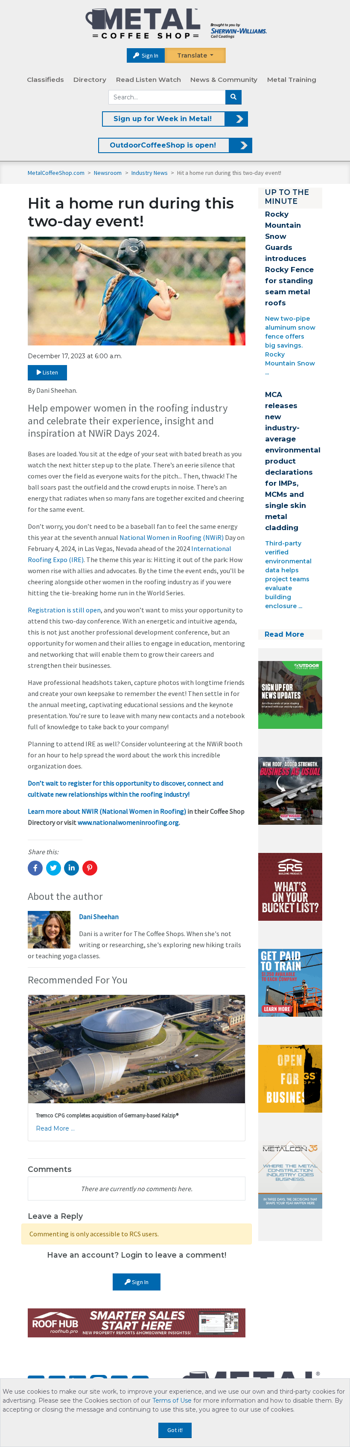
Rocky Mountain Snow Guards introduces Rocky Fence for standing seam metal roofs (289, 258)
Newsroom (108, 173)
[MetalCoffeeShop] (176, 24)
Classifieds (45, 79)
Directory (89, 79)
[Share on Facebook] (35, 868)
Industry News (150, 173)
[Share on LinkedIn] (71, 868)
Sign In (149, 55)
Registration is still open (64, 610)
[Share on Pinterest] (89, 868)
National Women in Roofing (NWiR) (172, 537)
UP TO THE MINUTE (287, 197)
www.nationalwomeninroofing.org (128, 822)
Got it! (175, 1430)
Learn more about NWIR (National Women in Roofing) (107, 811)
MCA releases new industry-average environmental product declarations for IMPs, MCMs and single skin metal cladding (293, 461)
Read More (284, 634)
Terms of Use (172, 1400)
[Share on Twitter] (53, 868)
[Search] (233, 97)
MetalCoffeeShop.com (56, 173)
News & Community (223, 79)
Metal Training (291, 79)
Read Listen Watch (148, 79)
